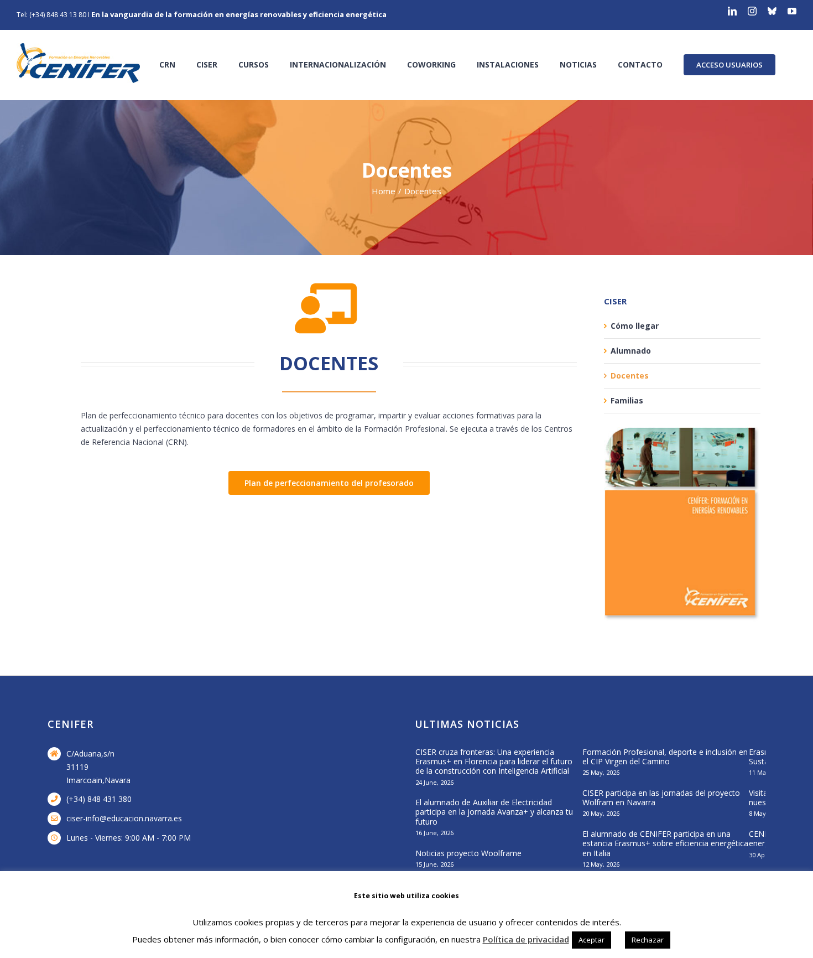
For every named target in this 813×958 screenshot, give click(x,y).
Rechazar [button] (648, 940)
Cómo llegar (635, 325)
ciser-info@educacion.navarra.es (124, 818)
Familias (627, 400)
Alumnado (631, 350)
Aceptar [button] (591, 940)
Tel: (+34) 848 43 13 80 (51, 14)
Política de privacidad (526, 939)
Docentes (630, 375)
